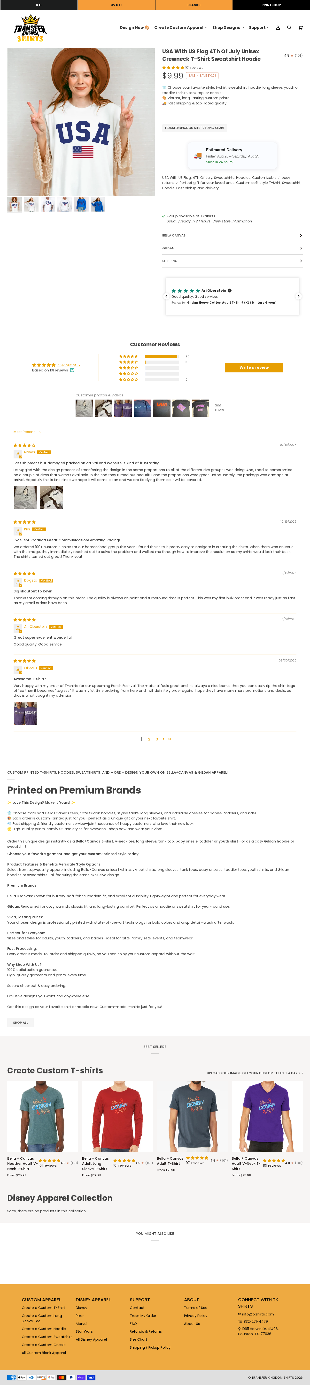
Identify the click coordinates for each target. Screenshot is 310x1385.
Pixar (80, 1315)
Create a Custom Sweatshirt (47, 1336)
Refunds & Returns (146, 1331)
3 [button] (157, 739)
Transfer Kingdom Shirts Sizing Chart (195, 128)
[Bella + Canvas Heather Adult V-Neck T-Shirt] (42, 1116)
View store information (232, 221)
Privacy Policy (195, 1315)
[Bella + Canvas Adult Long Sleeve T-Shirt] (117, 1116)
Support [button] (140, 1300)
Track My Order (143, 1315)
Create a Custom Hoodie (44, 1328)
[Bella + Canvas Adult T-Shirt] (192, 1116)
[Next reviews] (298, 296)
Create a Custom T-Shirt (43, 1307)
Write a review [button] (254, 367)
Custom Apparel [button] (41, 1300)
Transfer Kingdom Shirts (273, 1377)
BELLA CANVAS (174, 235)
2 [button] (149, 739)
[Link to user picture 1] (25, 497)
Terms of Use (195, 1307)
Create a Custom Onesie (44, 1344)
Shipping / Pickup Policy (150, 1347)
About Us (192, 1323)
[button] (173, 67)
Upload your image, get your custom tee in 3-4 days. (253, 1073)
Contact (137, 1307)
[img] (25, 445)
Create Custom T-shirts (55, 1070)
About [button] (191, 1300)
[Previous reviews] (166, 296)
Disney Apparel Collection (60, 1198)
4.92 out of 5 (68, 365)
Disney (81, 1307)
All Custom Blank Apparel (44, 1352)
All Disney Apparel (91, 1339)
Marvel (81, 1323)
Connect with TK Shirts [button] (258, 1303)
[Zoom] (81, 122)
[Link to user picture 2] (51, 497)
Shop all (20, 1022)
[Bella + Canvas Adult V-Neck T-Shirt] (267, 1116)
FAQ (133, 1323)
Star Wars (84, 1331)
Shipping (170, 261)
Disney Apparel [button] (93, 1300)
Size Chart (138, 1339)
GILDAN (168, 248)
